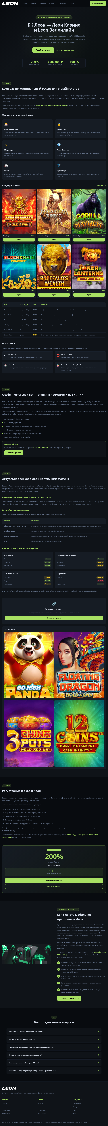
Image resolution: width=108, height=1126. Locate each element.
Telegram (76, 1107)
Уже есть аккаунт (54, 886)
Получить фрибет (14, 453)
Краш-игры (6, 1110)
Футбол (40, 1103)
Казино (25, 3)
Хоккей (40, 1107)
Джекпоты (6, 1114)
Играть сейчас (97, 3)
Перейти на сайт (43, 50)
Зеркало (43, 3)
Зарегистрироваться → (66, 50)
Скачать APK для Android (69, 998)
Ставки (33, 3)
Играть (19, 240)
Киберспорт (42, 1110)
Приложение (62, 3)
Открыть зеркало (54, 618)
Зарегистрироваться (54, 881)
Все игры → (101, 186)
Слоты (4, 1103)
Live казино (6, 1107)
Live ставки (42, 1114)
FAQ (72, 3)
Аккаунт (52, 3)
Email (75, 1110)
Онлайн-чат (77, 1103)
